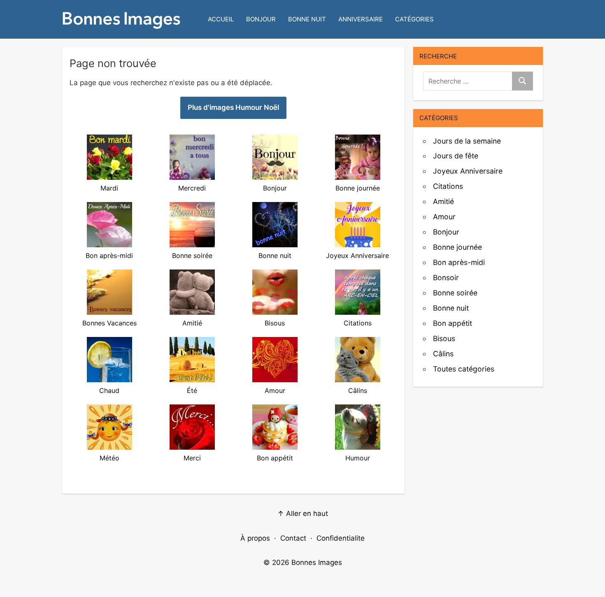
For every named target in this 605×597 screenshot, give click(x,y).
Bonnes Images (316, 562)
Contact (293, 538)
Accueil (221, 19)
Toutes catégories (463, 369)
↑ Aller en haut (302, 513)
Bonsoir (446, 277)
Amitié (443, 201)
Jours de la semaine (467, 141)
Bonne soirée (455, 292)
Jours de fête (455, 155)
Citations (448, 186)
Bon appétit (452, 323)
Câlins (443, 353)
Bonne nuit (307, 19)
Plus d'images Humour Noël (233, 107)
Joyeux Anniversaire (468, 171)
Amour (444, 216)
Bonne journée (457, 247)
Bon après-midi (459, 262)
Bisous (444, 338)
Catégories (414, 19)
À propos (255, 538)
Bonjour (261, 19)
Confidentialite (340, 538)
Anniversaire (360, 19)
